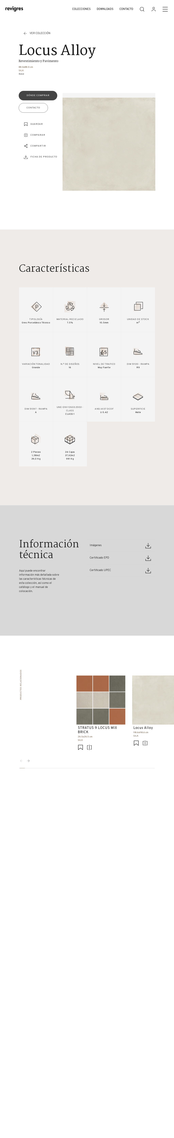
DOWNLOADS (105, 9)
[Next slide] (28, 761)
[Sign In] (153, 9)
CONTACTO (126, 9)
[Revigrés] (14, 9)
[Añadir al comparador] (89, 748)
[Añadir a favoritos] (80, 748)
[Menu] (165, 9)
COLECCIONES (81, 9)
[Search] (142, 9)
